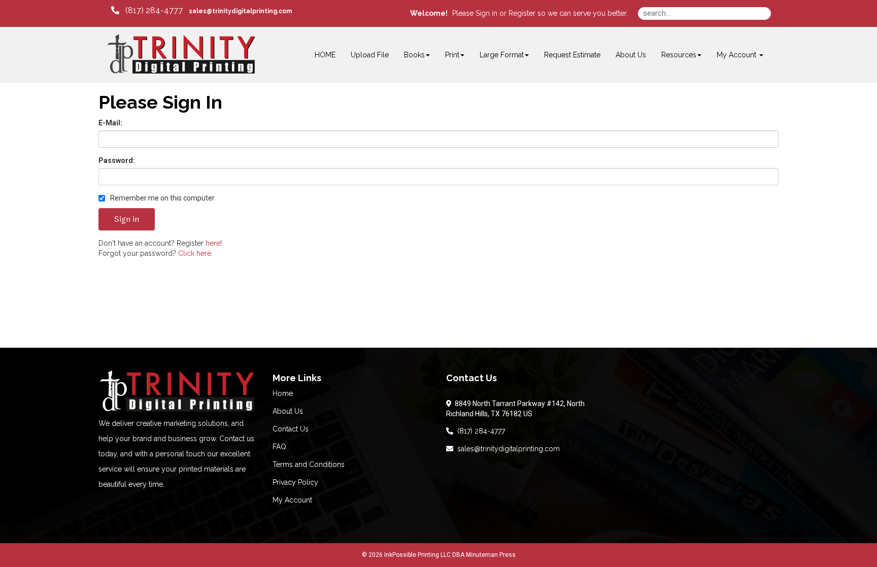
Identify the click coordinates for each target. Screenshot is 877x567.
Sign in (486, 13)
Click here (194, 253)
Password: (116, 160)
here (213, 243)
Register (522, 13)
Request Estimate (572, 55)
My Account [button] (737, 55)
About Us (631, 55)
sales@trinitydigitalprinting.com (506, 449)
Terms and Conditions (309, 464)
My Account (292, 500)
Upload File (370, 55)
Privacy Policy (295, 482)
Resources (678, 55)
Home (283, 393)
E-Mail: (110, 123)
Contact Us (291, 429)
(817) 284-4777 (479, 431)
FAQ (279, 447)
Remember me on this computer (162, 198)
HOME (325, 55)
